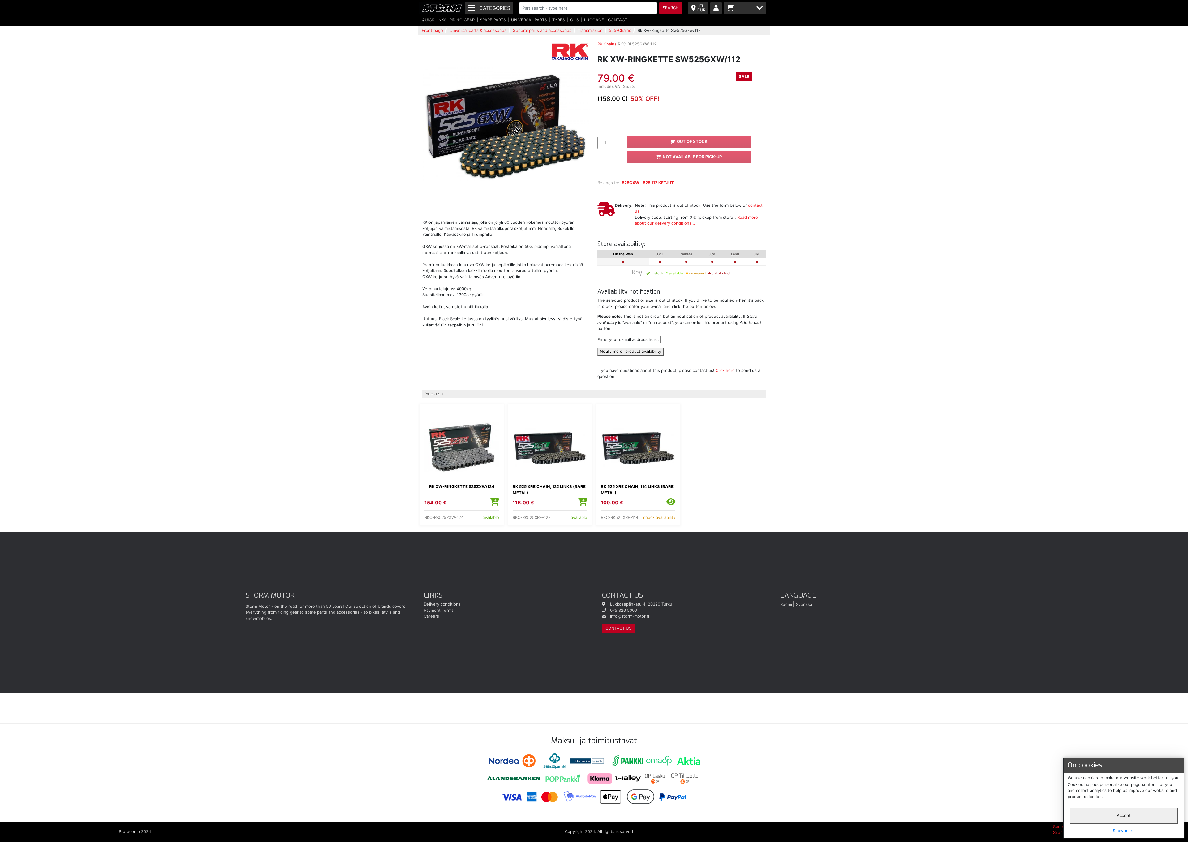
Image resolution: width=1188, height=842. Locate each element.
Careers (431, 616)
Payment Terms (439, 610)
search (671, 7)
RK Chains (607, 43)
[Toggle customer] (716, 8)
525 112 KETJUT (658, 182)
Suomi (786, 604)
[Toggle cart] (745, 8)
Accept (1123, 815)
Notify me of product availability (630, 351)
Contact (617, 19)
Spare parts (493, 19)
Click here (725, 370)
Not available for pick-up (692, 156)
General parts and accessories (542, 30)
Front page (432, 30)
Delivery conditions (442, 604)
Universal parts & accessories (478, 30)
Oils (574, 19)
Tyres (558, 19)
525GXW (630, 182)
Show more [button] (1124, 830)
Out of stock (692, 141)
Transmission (590, 30)
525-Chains (620, 30)
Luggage (594, 19)
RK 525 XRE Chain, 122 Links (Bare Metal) (549, 489)
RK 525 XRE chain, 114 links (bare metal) (637, 489)
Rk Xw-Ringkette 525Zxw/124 (461, 486)
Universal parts (529, 19)
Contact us (618, 628)
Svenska (804, 604)
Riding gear (462, 19)
